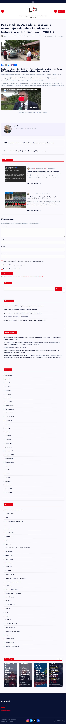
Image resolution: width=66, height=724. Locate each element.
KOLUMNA (8, 570)
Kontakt (3, 706)
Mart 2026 (8, 394)
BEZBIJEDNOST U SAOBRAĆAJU (14, 521)
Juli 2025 (7, 424)
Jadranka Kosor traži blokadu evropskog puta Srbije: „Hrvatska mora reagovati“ (24, 306)
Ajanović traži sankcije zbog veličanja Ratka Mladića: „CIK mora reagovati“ (23, 313)
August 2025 (8, 420)
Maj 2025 (7, 432)
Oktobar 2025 (9, 413)
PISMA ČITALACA (9, 597)
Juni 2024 (7, 473)
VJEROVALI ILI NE (10, 627)
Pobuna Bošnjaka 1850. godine (18, 347)
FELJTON (8, 544)
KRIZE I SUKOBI (9, 574)
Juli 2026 (7, 379)
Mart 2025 (8, 439)
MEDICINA (8, 585)
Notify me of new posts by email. (11, 268)
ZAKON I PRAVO (9, 638)
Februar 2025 (8, 443)
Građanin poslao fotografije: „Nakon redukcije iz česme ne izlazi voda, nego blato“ (25, 320)
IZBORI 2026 (8, 566)
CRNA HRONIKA (9, 532)
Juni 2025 (7, 428)
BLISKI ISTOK (9, 529)
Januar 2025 (8, 447)
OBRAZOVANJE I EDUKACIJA (13, 593)
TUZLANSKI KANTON (11, 623)
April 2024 (8, 481)
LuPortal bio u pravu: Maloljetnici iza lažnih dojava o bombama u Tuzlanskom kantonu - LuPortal (28, 342)
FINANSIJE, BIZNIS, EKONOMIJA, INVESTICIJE (22, 36)
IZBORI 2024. (8, 563)
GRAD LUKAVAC (40, 36)
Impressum (4, 708)
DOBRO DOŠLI (9, 536)
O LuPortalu (4, 705)
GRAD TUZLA (9, 559)
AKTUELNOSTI (9, 513)
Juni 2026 (7, 382)
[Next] (61, 659)
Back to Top (60, 720)
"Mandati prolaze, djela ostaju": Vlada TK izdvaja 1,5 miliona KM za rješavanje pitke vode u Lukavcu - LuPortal (32, 355)
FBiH (6, 540)
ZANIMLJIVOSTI (9, 642)
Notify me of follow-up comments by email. (14, 265)
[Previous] (58, 659)
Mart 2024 (8, 485)
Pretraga (7, 283)
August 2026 (8, 375)
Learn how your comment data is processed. (32, 276)
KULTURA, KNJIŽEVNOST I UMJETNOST (16, 578)
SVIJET (7, 616)
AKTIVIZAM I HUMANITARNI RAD (14, 510)
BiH (6, 525)
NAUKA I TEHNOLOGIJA (12, 589)
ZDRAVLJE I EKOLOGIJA (12, 646)
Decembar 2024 (9, 450)
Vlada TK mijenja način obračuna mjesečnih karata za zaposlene (20, 309)
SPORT (7, 612)
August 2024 (8, 466)
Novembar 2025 (9, 409)
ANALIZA (7, 517)
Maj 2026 (7, 386)
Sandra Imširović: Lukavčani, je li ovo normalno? (16, 316)
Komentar (4, 227)
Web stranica (4, 254)
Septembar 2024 (9, 462)
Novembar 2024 (9, 454)
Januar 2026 (8, 401)
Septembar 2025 (9, 416)
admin (6, 36)
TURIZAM (8, 619)
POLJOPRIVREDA (10, 604)
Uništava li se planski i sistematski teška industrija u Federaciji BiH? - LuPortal (24, 350)
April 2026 (8, 390)
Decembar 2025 (9, 405)
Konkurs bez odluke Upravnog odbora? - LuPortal (16, 337)
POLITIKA (8, 600)
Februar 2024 (8, 488)
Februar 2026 (8, 398)
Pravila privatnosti (6, 710)
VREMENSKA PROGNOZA (12, 631)
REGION (7, 608)
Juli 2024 (7, 469)
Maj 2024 (7, 477)
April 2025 (8, 435)
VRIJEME (7, 635)
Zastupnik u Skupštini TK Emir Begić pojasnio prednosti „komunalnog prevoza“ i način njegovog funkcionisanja (32, 357)
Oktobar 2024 (9, 458)
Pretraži (61, 11)
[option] (10, 675)
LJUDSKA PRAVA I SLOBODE (13, 582)
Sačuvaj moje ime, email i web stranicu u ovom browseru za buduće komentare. (23, 261)
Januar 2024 (8, 492)
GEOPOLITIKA (9, 551)
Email (3, 246)
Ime (2, 239)
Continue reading (33, 183)
